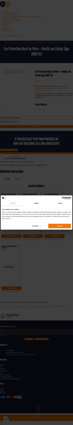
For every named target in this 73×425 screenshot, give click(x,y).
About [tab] (60, 203)
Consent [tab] (12, 203)
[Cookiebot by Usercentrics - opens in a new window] (63, 198)
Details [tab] (36, 203)
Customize (35, 226)
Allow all (59, 226)
